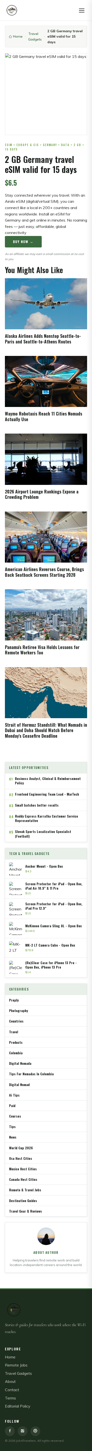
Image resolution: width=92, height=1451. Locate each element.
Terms (10, 1398)
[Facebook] (10, 1431)
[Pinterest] (35, 1431)
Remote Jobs (16, 1365)
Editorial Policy (17, 1406)
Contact (12, 1389)
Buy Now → (23, 241)
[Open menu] (81, 10)
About (10, 1381)
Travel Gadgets (35, 36)
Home (18, 36)
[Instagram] (22, 1431)
